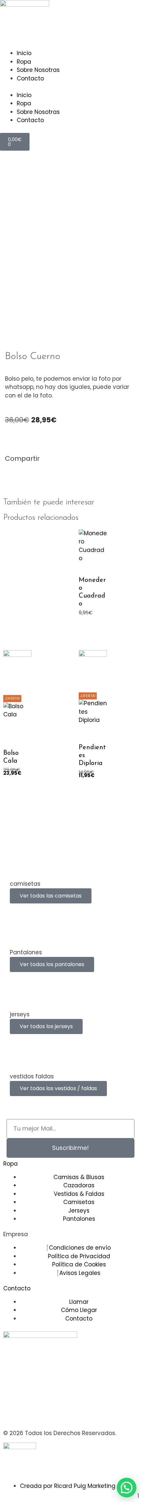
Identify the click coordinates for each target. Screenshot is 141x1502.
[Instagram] (11, 1413)
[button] (7, 472)
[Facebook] (29, 1413)
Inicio (24, 53)
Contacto (30, 78)
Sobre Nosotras (38, 70)
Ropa (24, 62)
